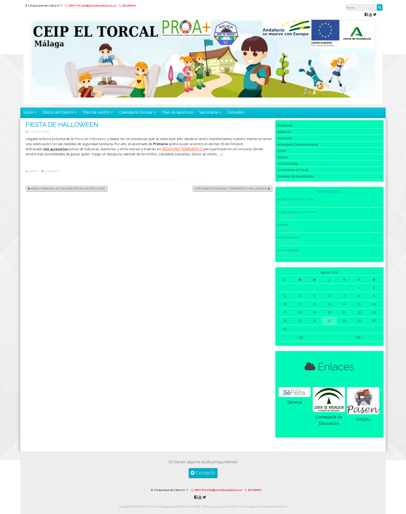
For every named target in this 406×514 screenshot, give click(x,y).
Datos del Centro (58, 112)
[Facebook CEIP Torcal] (366, 14)
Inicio (28, 112)
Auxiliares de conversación (295, 176)
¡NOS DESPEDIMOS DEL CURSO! (295, 199)
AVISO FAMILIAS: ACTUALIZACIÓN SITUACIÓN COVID (67, 188)
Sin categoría (52, 171)
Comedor (235, 112)
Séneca (294, 402)
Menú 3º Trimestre (288, 237)
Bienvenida (284, 125)
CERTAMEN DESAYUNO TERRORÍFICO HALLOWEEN (231, 188)
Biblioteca (284, 132)
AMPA (281, 151)
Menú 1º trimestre (288, 250)
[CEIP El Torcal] (203, 103)
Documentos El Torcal (292, 170)
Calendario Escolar (136, 112)
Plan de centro (96, 112)
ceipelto (33, 171)
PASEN (363, 419)
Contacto (205, 472)
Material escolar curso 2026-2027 (296, 212)
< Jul (300, 337)
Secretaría (208, 112)
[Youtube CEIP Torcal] (370, 14)
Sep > (359, 337)
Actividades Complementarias (297, 144)
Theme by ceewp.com (214, 506)
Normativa (284, 138)
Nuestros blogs (287, 163)
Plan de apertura (177, 112)
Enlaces (282, 157)
